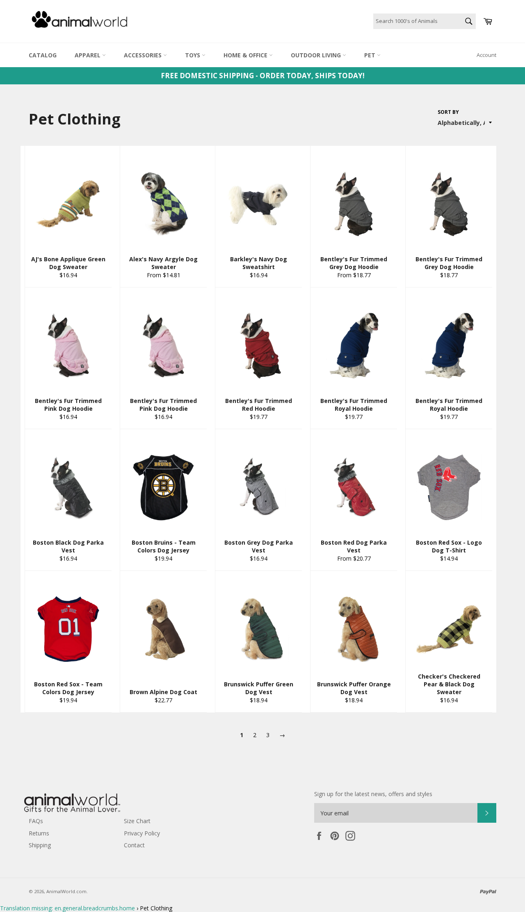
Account (486, 55)
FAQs (36, 821)
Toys (193, 55)
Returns (39, 833)
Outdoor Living (316, 55)
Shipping (40, 845)
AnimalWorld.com (66, 891)
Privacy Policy (142, 833)
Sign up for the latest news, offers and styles (373, 794)
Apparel (88, 55)
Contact (134, 845)
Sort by (448, 112)
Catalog (43, 55)
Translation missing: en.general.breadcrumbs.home (67, 908)
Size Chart (137, 821)
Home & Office (246, 55)
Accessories (143, 55)
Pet (370, 55)
